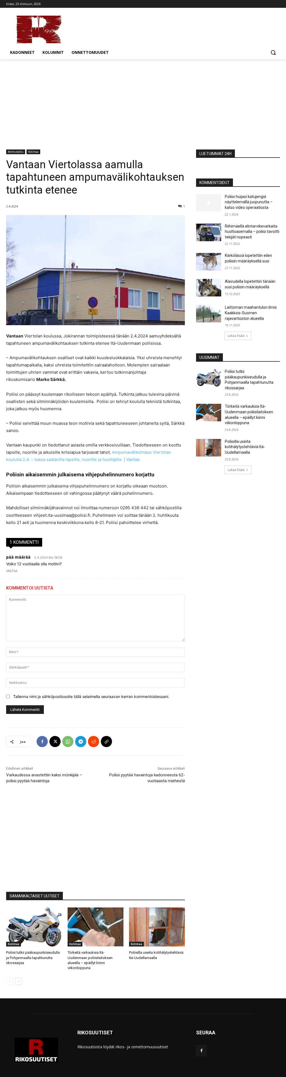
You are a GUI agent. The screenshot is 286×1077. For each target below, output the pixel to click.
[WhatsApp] (67, 741)
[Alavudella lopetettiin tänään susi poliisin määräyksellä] (208, 287)
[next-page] (18, 981)
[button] (273, 52)
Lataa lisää (236, 335)
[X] (55, 741)
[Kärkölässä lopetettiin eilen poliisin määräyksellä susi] (208, 262)
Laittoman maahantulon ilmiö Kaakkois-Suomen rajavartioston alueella (251, 312)
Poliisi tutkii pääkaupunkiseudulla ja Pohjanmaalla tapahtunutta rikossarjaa (33, 957)
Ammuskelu (15, 152)
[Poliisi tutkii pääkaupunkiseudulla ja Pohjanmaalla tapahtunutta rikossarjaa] (34, 926)
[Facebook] (42, 741)
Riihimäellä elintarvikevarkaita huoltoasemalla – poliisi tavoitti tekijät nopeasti (252, 231)
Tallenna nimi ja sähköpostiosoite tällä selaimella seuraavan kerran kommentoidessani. (91, 696)
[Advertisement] (143, 101)
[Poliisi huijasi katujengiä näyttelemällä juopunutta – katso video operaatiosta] (208, 203)
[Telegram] (80, 741)
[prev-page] (9, 981)
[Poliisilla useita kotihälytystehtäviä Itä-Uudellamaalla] (157, 926)
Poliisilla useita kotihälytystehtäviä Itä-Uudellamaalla (245, 447)
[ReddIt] (93, 741)
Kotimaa (33, 152)
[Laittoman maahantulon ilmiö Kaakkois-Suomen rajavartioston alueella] (208, 313)
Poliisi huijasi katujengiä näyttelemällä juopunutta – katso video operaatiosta (249, 202)
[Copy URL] (106, 741)
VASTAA (11, 571)
